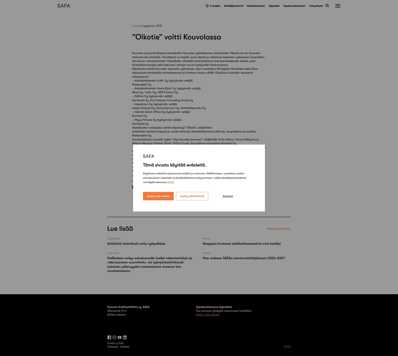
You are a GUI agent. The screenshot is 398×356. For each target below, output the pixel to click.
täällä (170, 182)
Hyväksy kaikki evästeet (158, 196)
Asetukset (228, 196)
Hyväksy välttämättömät (192, 196)
